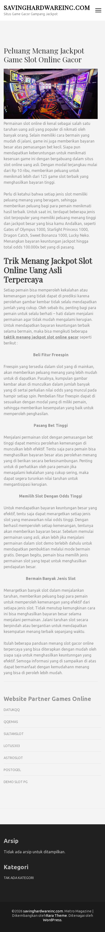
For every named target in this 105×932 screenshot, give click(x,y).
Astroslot (13, 758)
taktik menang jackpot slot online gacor (41, 337)
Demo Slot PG (16, 782)
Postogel (12, 770)
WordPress (52, 920)
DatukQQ (12, 710)
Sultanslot (14, 734)
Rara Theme (56, 915)
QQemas (11, 722)
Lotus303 (12, 746)
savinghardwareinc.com (47, 7)
